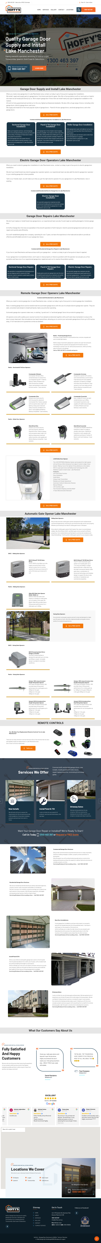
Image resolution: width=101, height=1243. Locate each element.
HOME (36, 1213)
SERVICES (38, 1218)
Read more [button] (31, 1123)
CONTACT (37, 1223)
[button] (99, 1116)
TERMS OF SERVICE (40, 1225)
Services (46, 9)
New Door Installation (79, 809)
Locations (69, 9)
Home (39, 9)
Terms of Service (62, 1237)
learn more (39, 68)
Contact (61, 9)
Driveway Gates (15, 807)
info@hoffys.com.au (57, 1220)
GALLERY (37, 1220)
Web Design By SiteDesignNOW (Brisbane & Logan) (51, 1239)
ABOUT (37, 1215)
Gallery (53, 9)
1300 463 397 (88, 9)
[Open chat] (96, 1238)
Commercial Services (48, 809)
